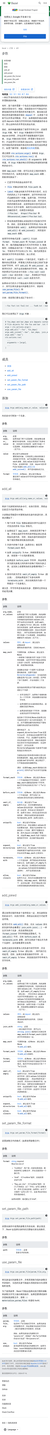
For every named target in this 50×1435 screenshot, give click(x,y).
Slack (4, 1408)
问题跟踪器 (6, 1404)
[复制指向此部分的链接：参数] (9, 423)
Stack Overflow (8, 1412)
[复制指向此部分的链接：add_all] (13, 489)
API (17, 48)
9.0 (19, 94)
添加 (9, 366)
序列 (19, 642)
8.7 (23, 94)
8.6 (27, 94)
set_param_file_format (17, 380)
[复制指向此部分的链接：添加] (10, 398)
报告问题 (9, 89)
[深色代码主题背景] (46, 302)
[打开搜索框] (39, 3)
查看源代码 (27, 89)
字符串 (15, 474)
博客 (4, 1385)
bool (19, 822)
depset (27, 642)
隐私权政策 (12, 1423)
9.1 (15, 94)
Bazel (4, 48)
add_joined (12, 375)
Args (7, 407)
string (19, 1027)
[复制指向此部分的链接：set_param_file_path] (30, 1209)
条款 (4, 1423)
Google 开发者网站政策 (29, 1366)
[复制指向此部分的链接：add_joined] (19, 895)
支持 (4, 1400)
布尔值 (20, 802)
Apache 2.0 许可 (37, 1363)
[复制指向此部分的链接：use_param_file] (24, 1262)
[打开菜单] (4, 3)
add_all (10, 370)
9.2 (11, 94)
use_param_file (14, 389)
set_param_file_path (16, 384)
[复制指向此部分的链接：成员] (10, 359)
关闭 (25, 30)
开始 (25, 36)
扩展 (11, 48)
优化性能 (31, 148)
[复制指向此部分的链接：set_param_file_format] (34, 1123)
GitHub (4, 1389)
